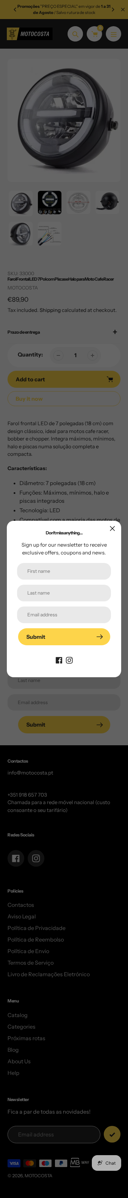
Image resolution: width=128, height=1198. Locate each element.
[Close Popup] (112, 528)
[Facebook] (59, 659)
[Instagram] (69, 659)
